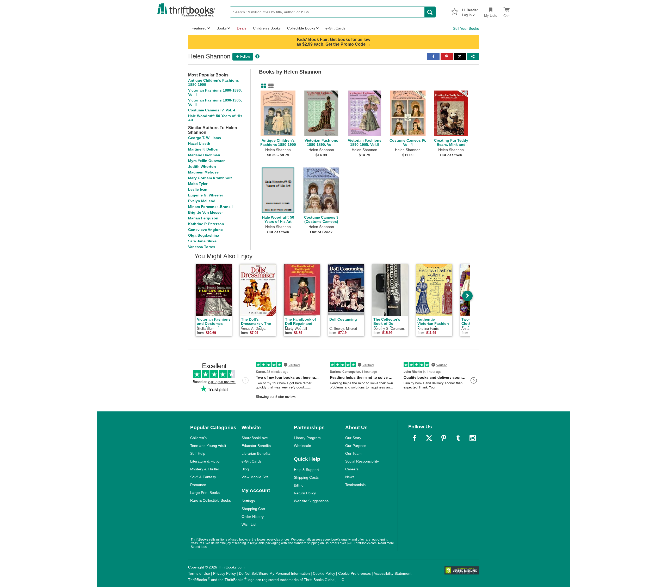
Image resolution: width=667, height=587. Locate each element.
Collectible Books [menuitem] (301, 28)
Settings (248, 501)
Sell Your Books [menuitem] (466, 28)
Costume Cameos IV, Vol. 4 (211, 110)
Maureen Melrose (203, 172)
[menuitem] (470, 11)
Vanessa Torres (201, 247)
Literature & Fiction (205, 461)
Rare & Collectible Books (210, 500)
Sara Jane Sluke (202, 241)
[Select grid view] (262, 86)
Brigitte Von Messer (205, 212)
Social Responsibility (362, 461)
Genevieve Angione (205, 229)
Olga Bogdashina (203, 235)
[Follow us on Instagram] (472, 438)
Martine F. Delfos (203, 149)
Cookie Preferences (354, 573)
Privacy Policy (224, 573)
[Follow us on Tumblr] (458, 438)
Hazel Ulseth (199, 143)
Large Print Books (205, 492)
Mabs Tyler (197, 184)
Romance (198, 485)
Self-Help (197, 453)
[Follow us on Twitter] (429, 438)
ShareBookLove (255, 438)
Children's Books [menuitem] (267, 28)
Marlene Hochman (204, 155)
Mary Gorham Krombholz (210, 178)
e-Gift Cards (252, 461)
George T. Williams (204, 138)
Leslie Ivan (197, 189)
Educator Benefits (256, 446)
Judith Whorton (202, 166)
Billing (299, 485)
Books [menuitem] (222, 28)
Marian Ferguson (203, 218)
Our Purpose (355, 446)
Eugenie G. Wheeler (205, 195)
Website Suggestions (311, 501)
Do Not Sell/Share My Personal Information (274, 573)
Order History (253, 516)
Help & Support (306, 470)
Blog (245, 469)
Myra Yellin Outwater (206, 161)
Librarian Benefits (256, 453)
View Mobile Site (255, 477)
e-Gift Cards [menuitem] (335, 28)
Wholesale (302, 446)
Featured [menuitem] (199, 28)
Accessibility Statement (392, 573)
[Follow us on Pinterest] (443, 438)
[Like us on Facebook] (414, 438)
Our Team (353, 453)
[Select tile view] (270, 86)
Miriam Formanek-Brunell (210, 207)
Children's (198, 438)
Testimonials (355, 485)
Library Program (307, 438)
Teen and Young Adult (208, 446)
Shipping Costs (306, 477)
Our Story (353, 438)
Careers (352, 469)
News (349, 477)
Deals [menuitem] (241, 28)
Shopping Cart (253, 509)
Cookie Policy (324, 573)
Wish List (249, 524)
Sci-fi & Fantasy (203, 477)
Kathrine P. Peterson (206, 224)
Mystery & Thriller (204, 469)
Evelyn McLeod (201, 201)
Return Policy (305, 493)
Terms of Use (199, 573)
